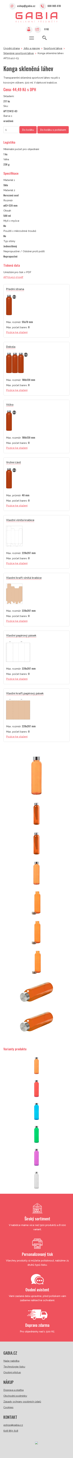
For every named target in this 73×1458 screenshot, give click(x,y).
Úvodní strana (11, 48)
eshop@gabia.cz (26, 6)
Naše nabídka (11, 1360)
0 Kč (46, 29)
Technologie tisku (14, 1366)
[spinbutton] (11, 129)
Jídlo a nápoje (31, 48)
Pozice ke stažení (17, 332)
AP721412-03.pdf (13, 277)
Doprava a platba (13, 1390)
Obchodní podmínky (15, 1395)
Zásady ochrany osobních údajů (22, 1401)
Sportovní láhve (53, 48)
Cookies (8, 1407)
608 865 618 (54, 6)
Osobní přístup (12, 1372)
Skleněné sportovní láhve (18, 53)
